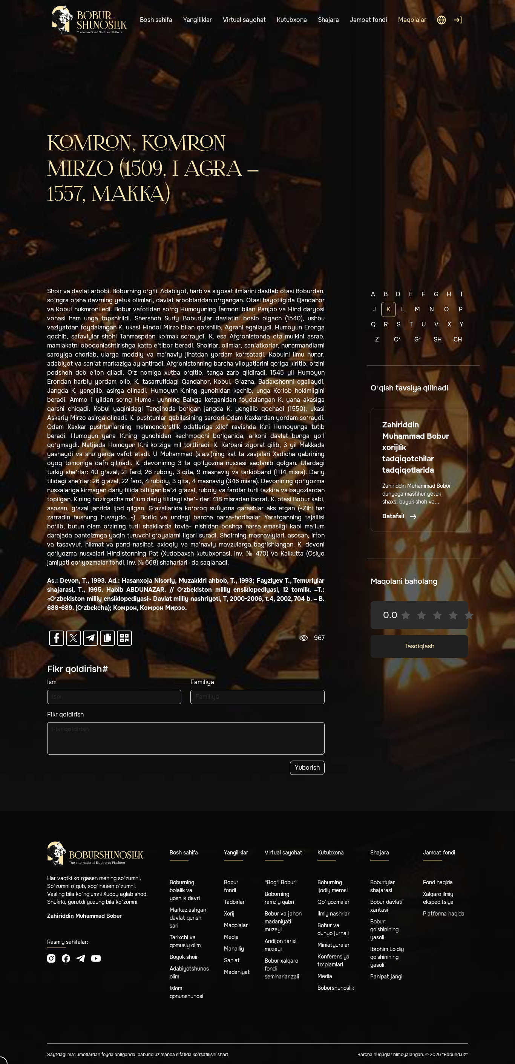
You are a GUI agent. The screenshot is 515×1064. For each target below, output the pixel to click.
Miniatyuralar (333, 945)
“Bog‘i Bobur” (281, 882)
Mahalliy (234, 948)
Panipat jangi (386, 976)
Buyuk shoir (184, 957)
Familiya (202, 682)
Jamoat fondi (368, 20)
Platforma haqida (443, 913)
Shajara (328, 20)
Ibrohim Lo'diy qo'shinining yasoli (387, 957)
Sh (438, 339)
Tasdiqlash (419, 646)
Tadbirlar (234, 902)
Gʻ (417, 339)
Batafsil (394, 516)
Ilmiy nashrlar (333, 913)
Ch (458, 339)
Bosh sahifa (156, 20)
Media (231, 937)
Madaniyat (237, 972)
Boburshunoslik (335, 987)
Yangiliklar (197, 20)
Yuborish (307, 768)
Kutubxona (292, 20)
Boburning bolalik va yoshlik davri (185, 890)
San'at (231, 960)
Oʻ (397, 339)
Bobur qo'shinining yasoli (384, 929)
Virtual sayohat (244, 20)
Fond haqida (438, 882)
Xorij (229, 913)
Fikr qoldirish (65, 714)
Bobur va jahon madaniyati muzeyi (283, 921)
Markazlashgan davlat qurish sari (188, 917)
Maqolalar (412, 20)
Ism (52, 682)
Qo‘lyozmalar (333, 902)
